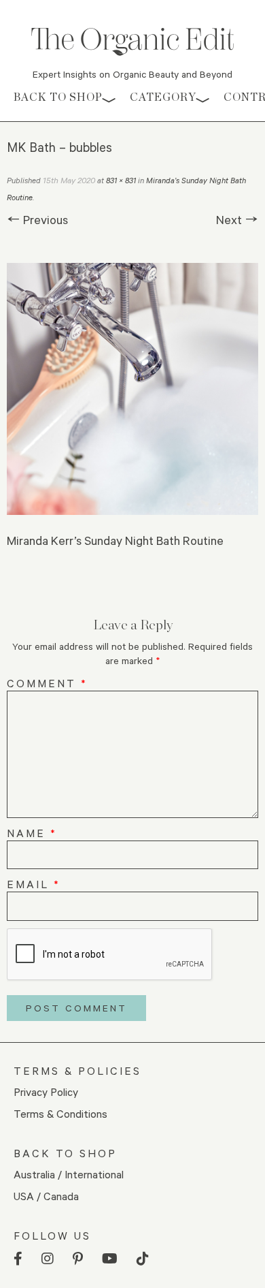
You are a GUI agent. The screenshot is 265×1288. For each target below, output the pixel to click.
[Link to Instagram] (47, 1259)
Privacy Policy (46, 1091)
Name (32, 833)
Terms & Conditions (60, 1113)
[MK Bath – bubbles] (132, 389)
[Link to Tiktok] (143, 1259)
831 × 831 (121, 180)
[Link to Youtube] (110, 1259)
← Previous (37, 219)
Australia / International (69, 1174)
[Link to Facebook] (18, 1259)
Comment (47, 683)
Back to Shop (58, 97)
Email (33, 884)
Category (163, 97)
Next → (237, 219)
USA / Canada (46, 1196)
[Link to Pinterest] (78, 1259)
